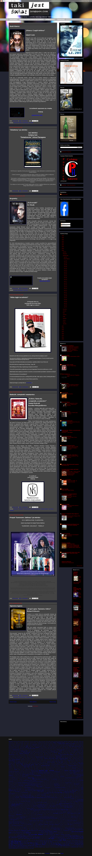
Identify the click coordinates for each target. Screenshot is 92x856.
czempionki (21, 508)
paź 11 (65, 292)
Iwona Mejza (17, 791)
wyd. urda (56, 845)
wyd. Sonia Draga (69, 843)
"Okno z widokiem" (70, 754)
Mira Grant (30, 812)
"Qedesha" (28, 757)
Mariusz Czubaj (22, 807)
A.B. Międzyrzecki (61, 769)
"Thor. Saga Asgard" (59, 762)
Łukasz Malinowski (21, 848)
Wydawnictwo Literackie (26, 830)
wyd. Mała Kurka (47, 840)
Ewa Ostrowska (40, 785)
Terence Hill (75, 824)
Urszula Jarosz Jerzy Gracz (63, 826)
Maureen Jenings (62, 808)
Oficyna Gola (65, 813)
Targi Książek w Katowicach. (43, 824)
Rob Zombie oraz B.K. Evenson (67, 818)
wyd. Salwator (48, 843)
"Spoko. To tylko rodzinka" (48, 759)
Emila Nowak (43, 784)
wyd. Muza (25, 290)
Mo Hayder (55, 812)
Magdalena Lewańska (76, 803)
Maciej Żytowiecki (31, 803)
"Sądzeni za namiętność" (75, 760)
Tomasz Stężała (35, 826)
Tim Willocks (52, 825)
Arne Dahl (62, 776)
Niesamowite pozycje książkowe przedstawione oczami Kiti (76, 669)
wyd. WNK (67, 844)
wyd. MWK (32, 840)
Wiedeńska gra (62, 828)
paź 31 (65, 257)
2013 (63, 333)
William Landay (33, 829)
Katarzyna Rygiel (17, 798)
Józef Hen (66, 796)
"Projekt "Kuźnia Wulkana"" (18, 757)
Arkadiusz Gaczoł (46, 776)
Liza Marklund (65, 802)
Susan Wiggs (67, 823)
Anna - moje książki (66, 479)
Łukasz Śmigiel (31, 848)
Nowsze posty (13, 701)
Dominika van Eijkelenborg (23, 782)
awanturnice (16, 508)
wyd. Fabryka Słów (71, 837)
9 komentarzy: (25, 288)
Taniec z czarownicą (35, 824)
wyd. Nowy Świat (38, 841)
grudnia (64, 251)
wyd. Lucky (20, 840)
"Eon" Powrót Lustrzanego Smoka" (51, 746)
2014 (63, 331)
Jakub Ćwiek (16, 122)
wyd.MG (14, 846)
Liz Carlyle (57, 802)
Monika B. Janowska (67, 812)
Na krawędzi (20, 290)
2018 (63, 250)
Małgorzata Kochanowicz (56, 809)
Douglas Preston (68, 782)
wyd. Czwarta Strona (13, 837)
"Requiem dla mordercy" (52, 757)
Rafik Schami (79, 817)
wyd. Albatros (38, 834)
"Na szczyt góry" (54, 753)
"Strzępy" (31, 760)
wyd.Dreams (81, 845)
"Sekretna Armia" (75, 757)
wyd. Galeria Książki (25, 838)
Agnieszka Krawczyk (35, 770)
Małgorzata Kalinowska (46, 809)
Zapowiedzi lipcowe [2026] (80, 712)
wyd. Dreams (42, 837)
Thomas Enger (25, 825)
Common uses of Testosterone (68, 562)
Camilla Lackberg (43, 779)
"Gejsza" (33, 747)
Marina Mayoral (81, 806)
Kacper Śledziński (75, 796)
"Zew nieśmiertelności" (23, 768)
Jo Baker (19, 795)
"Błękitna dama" (70, 741)
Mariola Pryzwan (11, 807)
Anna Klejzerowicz (37, 775)
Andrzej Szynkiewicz (38, 774)
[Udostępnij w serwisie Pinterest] (37, 121)
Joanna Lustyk (34, 795)
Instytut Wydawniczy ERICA (38, 790)
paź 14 (65, 286)
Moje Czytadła (65, 489)
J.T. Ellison (81, 791)
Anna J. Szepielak (25, 775)
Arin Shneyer (41, 776)
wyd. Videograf (36, 844)
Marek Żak (47, 806)
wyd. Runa (40, 843)
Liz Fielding (60, 802)
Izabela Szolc (66, 791)
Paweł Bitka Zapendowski (79, 814)
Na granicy (13, 198)
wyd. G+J (20, 838)
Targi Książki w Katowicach (54, 824)
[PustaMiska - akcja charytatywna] (67, 185)
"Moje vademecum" (12, 753)
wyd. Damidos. (30, 837)
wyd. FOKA (66, 837)
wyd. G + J (16, 838)
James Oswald (54, 792)
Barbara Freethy (31, 777)
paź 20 (65, 277)
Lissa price (53, 802)
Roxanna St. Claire (50, 819)
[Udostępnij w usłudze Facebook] (36, 121)
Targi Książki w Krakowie (63, 824)
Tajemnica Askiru (29, 697)
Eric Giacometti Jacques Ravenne (68, 784)
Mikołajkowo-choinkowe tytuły (24, 812)
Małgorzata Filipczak (16, 809)
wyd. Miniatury (52, 840)
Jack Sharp (34, 792)
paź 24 (65, 270)
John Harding (13, 796)
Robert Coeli (74, 818)
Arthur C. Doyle (66, 776)
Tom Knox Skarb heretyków (70, 825)
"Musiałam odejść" (33, 753)
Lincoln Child (39, 802)
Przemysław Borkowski (50, 817)
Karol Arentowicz (80, 796)
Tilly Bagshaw (40, 825)
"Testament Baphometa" (42, 762)
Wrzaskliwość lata (65, 465)
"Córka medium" (18, 743)
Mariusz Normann (35, 807)
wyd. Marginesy (40, 840)
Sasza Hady (69, 820)
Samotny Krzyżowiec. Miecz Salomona (36, 820)
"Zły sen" (32, 768)
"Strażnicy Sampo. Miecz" (70, 759)
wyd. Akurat (31, 834)
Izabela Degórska (40, 791)
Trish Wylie (52, 826)
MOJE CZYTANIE (65, 504)
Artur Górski (78, 776)
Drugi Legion (16, 697)
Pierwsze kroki (61, 19)
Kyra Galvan (28, 801)
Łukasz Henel (15, 848)
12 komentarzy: (25, 386)
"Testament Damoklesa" (51, 762)
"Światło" (19, 769)
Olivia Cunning (24, 814)
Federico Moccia (57, 785)
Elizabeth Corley (12, 784)
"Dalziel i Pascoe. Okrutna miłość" (32, 743)
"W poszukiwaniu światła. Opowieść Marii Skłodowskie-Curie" (41, 763)
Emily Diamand (51, 784)
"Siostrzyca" (46, 758)
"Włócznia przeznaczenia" (36, 765)
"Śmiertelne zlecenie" (80, 768)
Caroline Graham (69, 779)
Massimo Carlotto (30, 808)
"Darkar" (49, 743)
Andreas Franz (78, 773)
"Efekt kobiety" (31, 746)
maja (64, 316)
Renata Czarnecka (41, 818)
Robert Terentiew (20, 819)
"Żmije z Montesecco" (37, 769)
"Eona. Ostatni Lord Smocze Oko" (75, 746)
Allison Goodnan (52, 773)
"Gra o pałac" (59, 747)
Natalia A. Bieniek (30, 813)
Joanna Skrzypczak (49, 795)
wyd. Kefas (66, 838)
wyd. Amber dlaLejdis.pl (74, 834)
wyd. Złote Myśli (39, 845)
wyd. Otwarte (50, 841)
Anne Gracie (16, 776)
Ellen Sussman (17, 784)
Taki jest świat (64, 194)
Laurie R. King (42, 801)
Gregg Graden (52, 787)
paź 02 (65, 304)
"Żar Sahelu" (23, 769)
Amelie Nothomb (66, 773)
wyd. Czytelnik (19, 837)
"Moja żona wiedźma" (72, 752)
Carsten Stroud (16, 780)
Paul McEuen (67, 814)
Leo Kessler (81, 801)
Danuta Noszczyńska (21, 781)
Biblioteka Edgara (66, 402)
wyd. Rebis (30, 843)
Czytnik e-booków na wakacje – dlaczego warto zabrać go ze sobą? (73, 385)
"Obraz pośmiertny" (40, 754)
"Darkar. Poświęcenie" (54, 743)
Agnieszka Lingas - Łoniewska (46, 770)
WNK (25, 828)
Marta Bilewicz (53, 807)
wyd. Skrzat (53, 843)
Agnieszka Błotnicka (16, 770)
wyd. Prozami (73, 841)
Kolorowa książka (75, 683)
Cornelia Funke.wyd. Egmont (66, 780)
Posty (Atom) (35, 706)
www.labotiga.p (29, 382)
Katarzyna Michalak (67, 797)
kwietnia (65, 318)
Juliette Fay (56, 796)
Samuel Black (46, 820)
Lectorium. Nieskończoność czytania (70, 464)
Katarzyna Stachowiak (24, 798)
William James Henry (22, 829)
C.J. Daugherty (25, 779)
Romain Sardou (44, 819)
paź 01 (65, 306)
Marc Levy (44, 804)
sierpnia (65, 310)
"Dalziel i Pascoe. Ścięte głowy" (43, 743)
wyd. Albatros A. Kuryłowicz (59, 834)
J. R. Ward (78, 791)
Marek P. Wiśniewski (37, 806)
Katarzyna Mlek (74, 797)
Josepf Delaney (36, 796)
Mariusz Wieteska (48, 807)
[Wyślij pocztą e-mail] (32, 121)
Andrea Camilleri (73, 773)
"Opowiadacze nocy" (77, 754)
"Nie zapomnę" (75, 753)
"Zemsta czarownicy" (16, 768)
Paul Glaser (58, 814)
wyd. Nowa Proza (25, 841)
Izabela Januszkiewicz (47, 791)
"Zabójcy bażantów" (80, 765)
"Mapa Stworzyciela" (19, 752)
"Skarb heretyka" (51, 758)
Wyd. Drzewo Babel (64, 829)
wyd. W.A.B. (53, 844)
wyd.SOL (26, 846)
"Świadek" (16, 769)
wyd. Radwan (24, 843)
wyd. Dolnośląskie (36, 837)
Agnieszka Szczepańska (43, 771)
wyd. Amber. (80, 834)
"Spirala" (42, 759)
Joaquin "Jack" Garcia (73, 795)
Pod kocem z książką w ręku (76, 696)
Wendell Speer (48, 828)
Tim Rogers (44, 825)
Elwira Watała (30, 784)
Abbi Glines (66, 769)
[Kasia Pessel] (64, 215)
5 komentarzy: (25, 190)
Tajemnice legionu (16, 606)
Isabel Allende (61, 790)
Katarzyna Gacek (54, 797)
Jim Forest (12, 795)
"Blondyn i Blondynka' (54, 741)
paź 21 (65, 275)
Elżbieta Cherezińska (37, 784)
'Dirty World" (47, 769)
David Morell (58, 781)
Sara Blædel (65, 820)
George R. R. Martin (74, 786)
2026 (63, 235)
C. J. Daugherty (20, 779)
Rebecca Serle (25, 818)
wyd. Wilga (76, 844)
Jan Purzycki (72, 792)
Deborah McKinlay (67, 781)
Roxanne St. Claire (57, 819)
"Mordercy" (17, 753)
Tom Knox (64, 825)
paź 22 (65, 273)
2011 (63, 337)
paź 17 (65, 281)
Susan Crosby (62, 823)
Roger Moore (40, 819)
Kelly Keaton (68, 798)
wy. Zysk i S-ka (15, 834)
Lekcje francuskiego (69, 801)
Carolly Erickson (80, 779)
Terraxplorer (47, 853)
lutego (64, 321)
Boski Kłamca (14, 26)
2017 (63, 326)
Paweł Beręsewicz (72, 814)
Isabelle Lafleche (75, 790)
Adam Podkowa (78, 769)
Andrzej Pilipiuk (31, 774)
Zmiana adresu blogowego (72, 525)
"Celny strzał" (21, 742)
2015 (63, 329)
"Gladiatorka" (37, 747)
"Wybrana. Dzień (19, 765)
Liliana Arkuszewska (28, 802)
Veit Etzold (73, 826)
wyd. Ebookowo (47, 837)
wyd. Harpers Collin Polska (34, 838)
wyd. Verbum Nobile (29, 844)
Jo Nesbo (23, 795)
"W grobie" (29, 763)
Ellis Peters (22, 784)
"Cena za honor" (26, 742)
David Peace (62, 781)
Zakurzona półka (65, 355)
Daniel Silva (11, 781)
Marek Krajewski (14, 806)
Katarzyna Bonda (40, 797)
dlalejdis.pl (28, 833)
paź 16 (65, 283)
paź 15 (65, 284)
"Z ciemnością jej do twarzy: (63, 765)
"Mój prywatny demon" (47, 753)
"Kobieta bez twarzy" (16, 749)
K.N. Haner (70, 796)
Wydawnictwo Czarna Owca (72, 829)
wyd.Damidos (77, 845)
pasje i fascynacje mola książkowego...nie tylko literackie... (77, 589)
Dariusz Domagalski (39, 781)
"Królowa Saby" (17, 751)
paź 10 (65, 294)
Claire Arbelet (55, 780)
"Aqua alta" (11, 741)
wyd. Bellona (23, 836)
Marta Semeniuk (78, 807)
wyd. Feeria (77, 837)
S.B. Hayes (80, 819)
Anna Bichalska (51, 774)
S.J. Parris (13, 820)
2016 (63, 327)
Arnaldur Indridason (57, 776)
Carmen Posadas (64, 779)
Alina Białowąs (40, 773)
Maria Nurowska (63, 806)
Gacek (44, 786)
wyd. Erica (62, 837)
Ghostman (18, 787)
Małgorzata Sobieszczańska (73, 809)
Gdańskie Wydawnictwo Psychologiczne (59, 786)
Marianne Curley (75, 806)
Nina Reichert (44, 813)
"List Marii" (68, 751)
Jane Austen (76, 792)
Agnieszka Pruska (35, 771)
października (66, 255)
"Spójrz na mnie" (63, 759)
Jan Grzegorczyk (66, 792)
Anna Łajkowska (80, 775)
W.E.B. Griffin (19, 828)
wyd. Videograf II (42, 844)
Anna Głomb (20, 775)
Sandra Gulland (50, 820)
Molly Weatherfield (60, 812)
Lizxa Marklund (69, 802)
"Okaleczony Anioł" (63, 754)
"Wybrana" (14, 765)
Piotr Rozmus (33, 817)
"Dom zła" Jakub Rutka (71, 365)
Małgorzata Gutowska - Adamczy (24, 809)
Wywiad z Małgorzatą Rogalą (17, 831)
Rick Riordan (55, 818)
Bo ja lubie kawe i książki (67, 364)
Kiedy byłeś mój (80, 798)
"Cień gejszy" (67, 742)
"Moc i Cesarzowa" (66, 752)
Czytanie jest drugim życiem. (68, 445)
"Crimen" (71, 742)
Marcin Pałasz (59, 804)
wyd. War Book (71, 844)
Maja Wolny (40, 804)
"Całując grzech (11, 742)
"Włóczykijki (43, 765)
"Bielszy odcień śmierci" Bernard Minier (44, 741)
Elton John (25, 784)
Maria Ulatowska (70, 806)
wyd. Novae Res (16, 841)
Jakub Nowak (38, 792)
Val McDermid (69, 826)
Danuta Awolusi (15, 781)
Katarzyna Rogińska (12, 798)
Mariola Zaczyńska (17, 807)
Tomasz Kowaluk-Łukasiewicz (22, 826)
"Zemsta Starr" (11, 768)
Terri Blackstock (79, 824)
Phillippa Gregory (23, 817)
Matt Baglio (47, 808)
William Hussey (16, 829)
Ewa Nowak (36, 785)
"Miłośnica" (55, 752)
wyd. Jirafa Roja (61, 838)
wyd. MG (28, 840)
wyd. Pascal (59, 841)
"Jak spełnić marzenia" (31, 748)
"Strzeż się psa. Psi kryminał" (25, 760)
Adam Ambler (70, 769)
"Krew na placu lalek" (61, 749)
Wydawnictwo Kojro (17, 830)
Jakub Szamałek (43, 792)
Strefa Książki (65, 392)
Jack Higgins (30, 792)
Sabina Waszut (22, 820)
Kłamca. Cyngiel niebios (23, 122)
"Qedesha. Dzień (33, 757)
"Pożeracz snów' (11, 757)
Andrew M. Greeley (14, 774)
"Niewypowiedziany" (22, 754)
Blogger (62, 853)
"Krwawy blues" (76, 749)
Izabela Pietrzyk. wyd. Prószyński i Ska (57, 791)
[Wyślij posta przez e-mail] (30, 120)
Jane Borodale (81, 792)
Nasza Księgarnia (24, 813)
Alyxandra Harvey (58, 773)
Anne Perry (20, 776)
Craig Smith (73, 780)
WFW (23, 828)
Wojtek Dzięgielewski (46, 829)
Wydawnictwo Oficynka (54, 830)
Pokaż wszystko (79, 565)
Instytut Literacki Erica (29, 790)
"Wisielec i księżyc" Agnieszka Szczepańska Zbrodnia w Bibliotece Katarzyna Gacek (55, 764)
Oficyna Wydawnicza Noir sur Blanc (74, 813)
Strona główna (13, 19)
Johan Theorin (79, 795)
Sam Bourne (27, 820)
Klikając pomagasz (50, 19)
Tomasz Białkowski (78, 825)
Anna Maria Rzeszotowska (50, 775)
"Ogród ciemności (56, 754)
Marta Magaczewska (68, 807)
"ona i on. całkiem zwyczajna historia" (48, 768)
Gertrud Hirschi (14, 787)
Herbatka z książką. (66, 542)
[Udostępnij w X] (35, 121)
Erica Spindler (76, 784)
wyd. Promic (68, 841)
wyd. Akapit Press (21, 834)
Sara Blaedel (61, 820)
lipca (64, 312)
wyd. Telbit (11, 844)
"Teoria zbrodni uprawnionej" (33, 762)
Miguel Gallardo (16, 812)
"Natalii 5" (60, 753)
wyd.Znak (40, 846)
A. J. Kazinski (56, 769)
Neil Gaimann (35, 813)
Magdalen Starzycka (42, 803)
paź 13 (65, 288)
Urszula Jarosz (56, 826)
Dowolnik (75, 656)
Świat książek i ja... (66, 374)
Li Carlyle (19, 802)
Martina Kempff (14, 808)
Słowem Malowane (66, 411)
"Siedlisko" (23, 758)
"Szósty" (69, 760)
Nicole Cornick (40, 813)
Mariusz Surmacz (41, 807)
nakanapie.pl (51, 833)
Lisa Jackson (44, 802)
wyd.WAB (36, 846)
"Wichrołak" (13, 764)
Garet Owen (51, 786)
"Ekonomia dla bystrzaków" (38, 746)
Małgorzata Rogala (64, 809)
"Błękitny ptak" (81, 741)
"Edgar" (27, 746)
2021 (63, 244)
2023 (63, 241)
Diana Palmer (79, 781)
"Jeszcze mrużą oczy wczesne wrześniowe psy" (62, 748)
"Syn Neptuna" (44, 760)
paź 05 (65, 301)
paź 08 (65, 295)
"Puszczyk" (24, 757)
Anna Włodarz (66, 775)
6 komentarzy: (25, 120)
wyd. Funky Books (11, 838)
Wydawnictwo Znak (67, 830)
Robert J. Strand (78, 818)
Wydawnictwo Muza (34, 830)
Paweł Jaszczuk (12, 815)
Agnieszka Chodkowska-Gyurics (25, 770)
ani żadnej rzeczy (68, 831)
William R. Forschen (39, 829)
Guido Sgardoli (78, 787)
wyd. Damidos (25, 837)
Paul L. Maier (62, 814)
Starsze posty (53, 701)
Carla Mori (59, 779)
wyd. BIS (19, 836)
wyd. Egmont (52, 837)
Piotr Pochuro (28, 817)
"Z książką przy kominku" (72, 765)
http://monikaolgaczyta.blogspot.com (70, 524)
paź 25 (65, 268)
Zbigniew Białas (31, 831)
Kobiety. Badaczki (44, 508)
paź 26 (65, 266)
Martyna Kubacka (24, 808)
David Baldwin (50, 781)
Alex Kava (31, 773)
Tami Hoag (29, 824)
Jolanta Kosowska (23, 796)
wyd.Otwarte (22, 846)
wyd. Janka (56, 838)
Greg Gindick (47, 787)
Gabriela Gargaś (39, 786)
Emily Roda (56, 784)
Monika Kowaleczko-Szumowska (76, 812)
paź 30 (65, 261)
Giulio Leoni (22, 787)
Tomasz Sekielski (30, 826)
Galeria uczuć (47, 786)
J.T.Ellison (10, 792)
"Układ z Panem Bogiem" (72, 762)
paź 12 (65, 290)
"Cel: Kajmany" (16, 742)
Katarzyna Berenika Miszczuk (30, 797)
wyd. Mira (57, 840)
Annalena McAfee (11, 776)
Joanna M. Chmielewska (41, 795)
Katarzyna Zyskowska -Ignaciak (43, 798)
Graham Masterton (27, 787)
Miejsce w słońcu (11, 812)
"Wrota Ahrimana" (76, 764)
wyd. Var (25, 844)
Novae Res (61, 813)
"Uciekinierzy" (66, 762)
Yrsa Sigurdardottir (25, 831)
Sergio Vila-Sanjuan (80, 820)
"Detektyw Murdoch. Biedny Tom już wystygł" (66, 743)
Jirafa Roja (16, 795)
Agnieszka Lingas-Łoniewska (70, 770)
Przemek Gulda (42, 817)
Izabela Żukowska (72, 791)
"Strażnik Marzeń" (12, 760)
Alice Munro (36, 773)
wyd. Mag (35, 840)
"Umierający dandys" (80, 762)
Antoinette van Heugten (30, 776)
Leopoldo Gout (11, 802)
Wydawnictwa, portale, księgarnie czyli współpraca (31, 19)
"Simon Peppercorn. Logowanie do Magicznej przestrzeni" (34, 758)
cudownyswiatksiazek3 (67, 420)
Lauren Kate (38, 801)
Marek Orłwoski (30, 806)
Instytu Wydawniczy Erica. (20, 790)
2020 (63, 246)
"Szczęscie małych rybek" (55, 760)
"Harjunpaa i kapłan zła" (78, 747)
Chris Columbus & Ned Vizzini (41, 780)
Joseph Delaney (41, 796)
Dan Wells (81, 780)
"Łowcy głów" (74, 768)
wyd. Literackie (14, 840)
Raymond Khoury (13, 818)
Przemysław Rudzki (57, 817)
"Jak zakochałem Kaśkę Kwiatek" (49, 748)
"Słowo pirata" (81, 760)
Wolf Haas (51, 829)
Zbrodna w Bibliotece (45, 831)
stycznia (65, 323)
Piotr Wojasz (37, 817)
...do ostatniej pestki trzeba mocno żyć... (71, 552)
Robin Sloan (31, 819)
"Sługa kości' (11, 762)
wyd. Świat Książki (61, 845)
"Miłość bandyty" (60, 752)
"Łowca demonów (68, 768)
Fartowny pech (51, 785)
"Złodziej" (28, 768)
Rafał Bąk (69, 817)
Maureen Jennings (68, 808)
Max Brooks (73, 808)
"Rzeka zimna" (58, 757)
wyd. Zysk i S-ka (33, 845)
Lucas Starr (13, 803)
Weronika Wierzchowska (55, 828)
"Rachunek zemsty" (39, 757)
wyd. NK (68, 840)
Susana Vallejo (71, 823)
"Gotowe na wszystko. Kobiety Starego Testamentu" (48, 747)
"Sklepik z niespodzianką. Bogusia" (61, 758)
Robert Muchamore (14, 819)
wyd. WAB (58, 844)
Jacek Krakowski (18, 792)
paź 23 (65, 272)
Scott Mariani (74, 820)
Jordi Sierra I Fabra (30, 796)
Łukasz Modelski (26, 848)
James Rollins (60, 792)
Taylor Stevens (70, 824)
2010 (63, 338)
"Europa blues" (17, 747)
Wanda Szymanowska (29, 828)
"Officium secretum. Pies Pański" (49, 754)
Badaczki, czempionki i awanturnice (22, 394)
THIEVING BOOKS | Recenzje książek (75, 574)
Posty (63, 223)
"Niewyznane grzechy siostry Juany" (31, 754)
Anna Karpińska (31, 775)
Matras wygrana (42, 808)
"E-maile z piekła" (22, 746)
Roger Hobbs (35, 819)
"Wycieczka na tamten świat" (27, 765)
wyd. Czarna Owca (73, 836)
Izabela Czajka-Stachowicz (33, 791)
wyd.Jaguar (11, 846)
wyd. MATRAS (24, 840)
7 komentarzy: (25, 695)
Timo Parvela (56, 825)
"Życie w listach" (42, 769)
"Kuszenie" (48, 751)
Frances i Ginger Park (63, 785)
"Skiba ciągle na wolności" (19, 297)
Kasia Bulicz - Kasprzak (19, 797)
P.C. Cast (36, 814)
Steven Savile (54, 823)
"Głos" (73, 747)
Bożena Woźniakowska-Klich (13, 779)
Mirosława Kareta (44, 812)
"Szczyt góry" (49, 760)
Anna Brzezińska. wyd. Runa (58, 774)
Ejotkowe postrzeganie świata (76, 603)
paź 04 (65, 303)
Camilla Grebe (37, 779)
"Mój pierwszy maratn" (39, 753)
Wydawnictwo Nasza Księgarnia (45, 830)
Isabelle (70, 790)
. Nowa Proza (52, 769)
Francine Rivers (75, 785)
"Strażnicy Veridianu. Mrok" (79, 759)
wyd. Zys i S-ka (26, 845)
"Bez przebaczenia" (35, 741)
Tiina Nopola (36, 825)
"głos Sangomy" (36, 768)
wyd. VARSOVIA (20, 844)
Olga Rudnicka (19, 814)
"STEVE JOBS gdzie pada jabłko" (67, 757)
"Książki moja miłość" (24, 751)
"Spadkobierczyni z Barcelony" (25, 759)
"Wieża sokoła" (17, 764)
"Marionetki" (32, 752)
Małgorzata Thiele (80, 809)
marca (64, 320)
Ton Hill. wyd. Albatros (41, 826)
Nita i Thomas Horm (50, 813)
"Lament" (56, 751)
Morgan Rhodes (18, 813)
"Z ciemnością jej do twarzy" (54, 765)
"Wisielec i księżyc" (34, 764)
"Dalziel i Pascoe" (23, 743)
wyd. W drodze (48, 844)
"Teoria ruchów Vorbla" (25, 762)
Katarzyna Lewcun (61, 797)
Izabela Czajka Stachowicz (24, 791)
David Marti (54, 781)
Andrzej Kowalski (25, 774)
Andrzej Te (42, 774)
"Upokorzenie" (25, 763)
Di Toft (76, 781)
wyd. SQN (31, 122)
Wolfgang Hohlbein (57, 829)
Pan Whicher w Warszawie (47, 814)
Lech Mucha (51, 801)
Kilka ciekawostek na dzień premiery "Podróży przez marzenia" (72, 404)
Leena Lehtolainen (57, 801)
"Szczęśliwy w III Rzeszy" (63, 760)
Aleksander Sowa (76, 771)
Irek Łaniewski (56, 790)
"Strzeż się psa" (17, 760)
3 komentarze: (25, 598)
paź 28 (65, 264)
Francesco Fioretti (70, 785)
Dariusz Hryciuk (45, 781)
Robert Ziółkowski (26, 819)
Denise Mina (73, 781)
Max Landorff (78, 808)
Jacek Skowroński (24, 792)
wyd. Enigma (57, 837)
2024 (63, 239)
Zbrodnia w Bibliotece (53, 831)
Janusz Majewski (12, 793)
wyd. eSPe (44, 845)
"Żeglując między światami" (29, 769)
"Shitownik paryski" (18, 758)
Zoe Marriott (60, 831)
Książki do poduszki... (67, 436)
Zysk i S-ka (63, 831)
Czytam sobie (77, 780)
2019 (63, 248)
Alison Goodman (47, 773)
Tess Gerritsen (14, 825)
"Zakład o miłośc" (26, 766)
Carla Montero (55, 779)
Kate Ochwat (64, 798)
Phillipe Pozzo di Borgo (15, 817)
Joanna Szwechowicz (66, 795)
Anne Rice (24, 776)
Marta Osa (74, 807)
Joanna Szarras (59, 795)
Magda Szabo (37, 803)
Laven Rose (47, 801)
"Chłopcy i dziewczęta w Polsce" (59, 742)
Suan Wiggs (58, 823)
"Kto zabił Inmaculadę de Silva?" (41, 751)
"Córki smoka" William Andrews (68, 490)
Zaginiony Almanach (66, 561)
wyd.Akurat (68, 845)
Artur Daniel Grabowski (72, 776)
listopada (65, 253)
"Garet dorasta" (22, 747)
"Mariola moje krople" (27, 752)
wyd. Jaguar (51, 838)
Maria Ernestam (57, 806)
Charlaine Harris (26, 780)
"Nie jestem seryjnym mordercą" (67, 753)
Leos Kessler (16, 802)
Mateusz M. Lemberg (37, 808)
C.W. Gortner (30, 779)
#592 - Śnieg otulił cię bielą (72, 553)
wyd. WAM (63, 844)
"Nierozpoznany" (12, 754)
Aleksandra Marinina (22, 773)
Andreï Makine (19, 774)
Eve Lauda (17, 785)
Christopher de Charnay (49, 780)
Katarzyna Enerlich (47, 797)
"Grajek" (63, 747)
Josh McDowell (47, 796)
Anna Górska (15, 775)
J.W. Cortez (14, 792)
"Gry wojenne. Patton (68, 747)
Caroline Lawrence (75, 779)
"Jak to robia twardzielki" (40, 748)
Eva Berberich (13, 785)
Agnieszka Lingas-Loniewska (59, 770)
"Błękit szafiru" (66, 741)
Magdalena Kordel (62, 803)
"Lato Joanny (64, 751)
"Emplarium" (44, 746)
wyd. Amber (67, 834)
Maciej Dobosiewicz (26, 803)
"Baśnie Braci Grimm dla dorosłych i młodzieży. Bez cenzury (22, 741)
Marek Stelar (43, 806)
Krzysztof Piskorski (18, 801)
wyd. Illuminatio (46, 838)
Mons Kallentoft (13, 813)
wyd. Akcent (26, 834)
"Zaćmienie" (63, 766)
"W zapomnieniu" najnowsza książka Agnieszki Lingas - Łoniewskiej (61, 763)
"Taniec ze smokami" (17, 762)
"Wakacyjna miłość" (75, 763)
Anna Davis (72, 774)
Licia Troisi (22, 802)
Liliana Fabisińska (34, 802)
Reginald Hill (30, 818)
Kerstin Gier (76, 798)
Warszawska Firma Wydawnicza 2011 (39, 828)
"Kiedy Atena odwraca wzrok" (75, 748)
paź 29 (65, 262)
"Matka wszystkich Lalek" (38, 752)
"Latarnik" (60, 751)
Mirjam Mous (34, 812)
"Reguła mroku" (45, 757)
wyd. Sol (57, 843)
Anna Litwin (43, 775)
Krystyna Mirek (80, 799)
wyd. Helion (41, 838)
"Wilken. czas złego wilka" (26, 764)
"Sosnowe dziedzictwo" (16, 759)
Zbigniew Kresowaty (37, 831)
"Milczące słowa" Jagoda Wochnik (48, 752)
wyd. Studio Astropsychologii (78, 843)
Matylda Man (58, 808)
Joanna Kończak (27, 508)
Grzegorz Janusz (73, 787)
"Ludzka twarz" (78, 751)
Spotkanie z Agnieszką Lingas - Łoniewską (16, 823)
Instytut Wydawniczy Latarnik (49, 790)
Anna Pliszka (56, 775)
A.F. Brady (15, 290)
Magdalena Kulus (69, 803)
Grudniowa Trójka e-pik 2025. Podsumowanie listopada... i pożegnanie (72, 448)
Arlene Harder (51, 776)
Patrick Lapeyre (53, 814)
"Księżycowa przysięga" (32, 751)
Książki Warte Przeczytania (76, 620)
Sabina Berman (17, 820)
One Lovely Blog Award (31, 814)
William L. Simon (28, 829)
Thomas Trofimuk (30, 825)
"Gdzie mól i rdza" (28, 747)
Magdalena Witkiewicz (16, 804)
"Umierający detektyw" (12, 763)
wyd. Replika (35, 843)
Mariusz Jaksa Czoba (28, 807)
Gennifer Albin (68, 786)
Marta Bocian (58, 807)
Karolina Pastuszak (12, 797)
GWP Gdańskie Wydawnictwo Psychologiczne (29, 786)
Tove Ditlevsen (48, 826)
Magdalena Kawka (49, 803)
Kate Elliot (60, 798)
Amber (63, 773)
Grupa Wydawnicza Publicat (60, 787)
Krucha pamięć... (70, 393)
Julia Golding (52, 796)
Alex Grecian (27, 773)
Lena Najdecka (76, 801)
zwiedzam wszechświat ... (76, 708)
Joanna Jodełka (28, 795)
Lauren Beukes (33, 801)
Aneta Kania (47, 774)
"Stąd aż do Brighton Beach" (37, 760)
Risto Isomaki (60, 818)
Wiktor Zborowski (77, 828)
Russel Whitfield (62, 819)
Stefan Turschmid (49, 823)
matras (47, 833)
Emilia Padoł (47, 784)
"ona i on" (40, 768)
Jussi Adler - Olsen (61, 796)
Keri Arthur (72, 798)
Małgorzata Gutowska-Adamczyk (36, 809)
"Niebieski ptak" (80, 753)
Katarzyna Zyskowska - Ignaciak (33, 798)
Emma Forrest (61, 784)
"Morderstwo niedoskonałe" (24, 753)
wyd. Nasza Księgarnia (74, 840)
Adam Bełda (74, 769)
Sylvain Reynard (77, 823)
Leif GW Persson (63, 801)
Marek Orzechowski (20, 806)
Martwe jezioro (19, 808)
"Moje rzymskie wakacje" (79, 752)
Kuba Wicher (23, 801)
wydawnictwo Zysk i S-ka (76, 846)
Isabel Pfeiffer (66, 790)
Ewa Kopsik (31, 785)
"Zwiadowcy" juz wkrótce (18, 130)
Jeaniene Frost (46, 793)
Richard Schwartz (22, 697)
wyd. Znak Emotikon (19, 845)
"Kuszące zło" (52, 751)
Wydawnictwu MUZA (44, 281)
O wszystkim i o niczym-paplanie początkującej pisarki (69, 494)
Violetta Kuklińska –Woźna (13, 828)
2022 (63, 243)
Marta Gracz (62, 807)
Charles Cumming (33, 780)
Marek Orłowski (25, 806)
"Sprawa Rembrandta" (56, 759)
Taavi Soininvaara (18, 824)
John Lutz (17, 796)
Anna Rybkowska (61, 775)
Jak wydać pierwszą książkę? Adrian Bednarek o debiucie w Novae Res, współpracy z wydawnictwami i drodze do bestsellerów (73, 349)
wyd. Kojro (71, 838)
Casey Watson (21, 780)
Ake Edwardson (57, 771)
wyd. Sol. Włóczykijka (62, 843)
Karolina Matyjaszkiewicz (36, 508)
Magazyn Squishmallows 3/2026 (73, 356)
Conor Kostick (60, 780)
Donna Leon (30, 782)
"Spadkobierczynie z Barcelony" (35, 759)
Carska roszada (11, 780)
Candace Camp (49, 779)
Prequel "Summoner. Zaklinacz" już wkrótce (25, 517)
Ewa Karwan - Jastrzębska (24, 785)
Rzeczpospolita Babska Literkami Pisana (71, 819)
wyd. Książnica (76, 838)
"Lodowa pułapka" (73, 751)
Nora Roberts (55, 813)
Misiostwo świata (50, 812)
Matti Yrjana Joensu (52, 808)
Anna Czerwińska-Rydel (66, 774)
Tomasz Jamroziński (15, 826)
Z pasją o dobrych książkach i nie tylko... (76, 637)
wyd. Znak (13, 845)
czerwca (65, 314)
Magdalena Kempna (55, 803)
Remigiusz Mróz (35, 818)
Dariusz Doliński (32, 781)
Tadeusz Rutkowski (24, 824)
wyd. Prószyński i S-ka (16, 843)
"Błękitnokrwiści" (76, 741)
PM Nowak (40, 814)
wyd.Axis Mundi (72, 845)
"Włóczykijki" (47, 765)
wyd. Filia (81, 837)
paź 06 (65, 299)
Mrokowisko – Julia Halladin (67, 432)
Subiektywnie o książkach (68, 345)
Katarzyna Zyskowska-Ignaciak (53, 798)
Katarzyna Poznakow (80, 797)
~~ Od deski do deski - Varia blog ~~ (70, 454)
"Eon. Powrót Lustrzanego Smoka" (63, 746)
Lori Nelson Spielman (75, 802)
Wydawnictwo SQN (61, 830)
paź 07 (65, 297)
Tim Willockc (48, 825)
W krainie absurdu (66, 533)
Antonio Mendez (36, 776)
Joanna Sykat (55, 795)
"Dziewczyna (11, 746)
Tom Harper (60, 825)
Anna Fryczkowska (77, 774)
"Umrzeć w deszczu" (19, 763)
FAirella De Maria (46, 785)
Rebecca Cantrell (19, 818)
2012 (63, 335)
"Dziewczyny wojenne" (16, 746)
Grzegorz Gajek (68, 787)
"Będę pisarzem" (60, 741)
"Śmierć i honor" (11, 769)
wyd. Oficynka (44, 841)
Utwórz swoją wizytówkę (64, 216)
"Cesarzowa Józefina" (32, 742)
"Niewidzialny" (17, 754)
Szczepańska (13, 824)
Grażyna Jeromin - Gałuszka (35, 787)
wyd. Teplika (15, 844)
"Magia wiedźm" (13, 752)
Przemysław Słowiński (64, 817)
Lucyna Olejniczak (19, 803)
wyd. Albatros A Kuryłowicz (48, 834)
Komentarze (64, 225)
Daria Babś (27, 781)
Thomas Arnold (20, 825)
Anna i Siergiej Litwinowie (73, 775)
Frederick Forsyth (18, 786)
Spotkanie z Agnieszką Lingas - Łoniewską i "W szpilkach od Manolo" (35, 823)
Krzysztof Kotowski (11, 801)
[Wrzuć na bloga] (33, 121)
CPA (33, 779)
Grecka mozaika (42, 787)
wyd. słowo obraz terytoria (50, 845)
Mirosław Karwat (39, 812)
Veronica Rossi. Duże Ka (79, 826)
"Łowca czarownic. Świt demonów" (60, 768)
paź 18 (65, 279)
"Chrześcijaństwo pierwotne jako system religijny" (44, 742)
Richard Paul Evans (48, 818)
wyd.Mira (18, 846)
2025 (63, 237)
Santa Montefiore (56, 820)
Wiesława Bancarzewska (69, 828)
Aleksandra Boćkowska (14, 773)
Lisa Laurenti (49, 802)
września (65, 309)
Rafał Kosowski (74, 817)
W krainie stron (65, 383)
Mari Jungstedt (52, 806)
